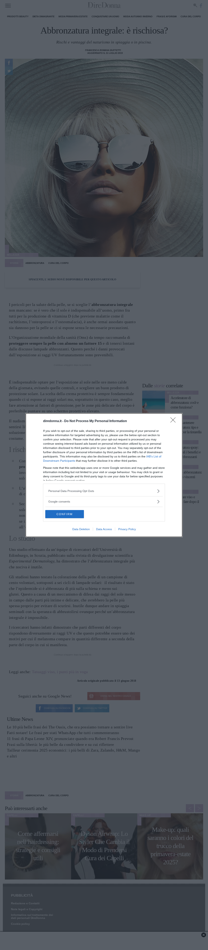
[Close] (174, 421)
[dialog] (104, 475)
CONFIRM (64, 514)
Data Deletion (81, 529)
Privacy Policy (127, 529)
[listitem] (104, 491)
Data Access (104, 529)
